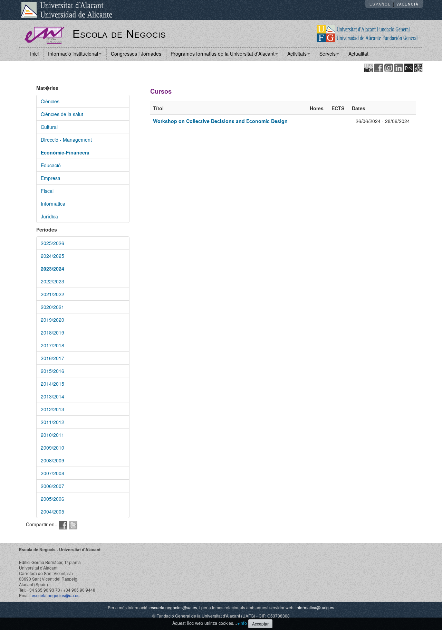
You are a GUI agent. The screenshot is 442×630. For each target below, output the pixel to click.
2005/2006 (52, 498)
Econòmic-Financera (65, 152)
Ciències (50, 101)
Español (380, 4)
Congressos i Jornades (136, 53)
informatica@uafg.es (315, 607)
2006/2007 (52, 485)
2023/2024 (52, 268)
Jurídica (49, 216)
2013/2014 (52, 396)
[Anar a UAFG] (368, 67)
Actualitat (358, 53)
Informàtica (53, 203)
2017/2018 (52, 345)
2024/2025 (52, 255)
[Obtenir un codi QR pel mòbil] (418, 67)
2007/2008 (52, 473)
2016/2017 (52, 358)
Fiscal (47, 190)
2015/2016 (52, 370)
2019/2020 (52, 319)
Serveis (327, 53)
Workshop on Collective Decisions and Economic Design (220, 120)
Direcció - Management (66, 139)
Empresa (50, 178)
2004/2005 (52, 511)
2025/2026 (52, 242)
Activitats (297, 53)
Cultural (49, 126)
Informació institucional (73, 53)
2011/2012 (52, 422)
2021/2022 (52, 294)
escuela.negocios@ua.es (55, 595)
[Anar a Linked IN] (398, 67)
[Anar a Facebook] (378, 67)
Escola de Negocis (119, 34)
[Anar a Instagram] (388, 67)
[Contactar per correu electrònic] (408, 67)
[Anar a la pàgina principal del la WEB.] (367, 32)
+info (242, 623)
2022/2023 (52, 281)
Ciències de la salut (62, 114)
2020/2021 (52, 306)
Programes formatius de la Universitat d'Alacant (223, 53)
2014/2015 (52, 383)
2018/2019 (52, 332)
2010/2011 (52, 434)
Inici (34, 53)
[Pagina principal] (44, 34)
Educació (51, 165)
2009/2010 (52, 447)
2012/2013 (52, 409)
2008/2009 (52, 460)
